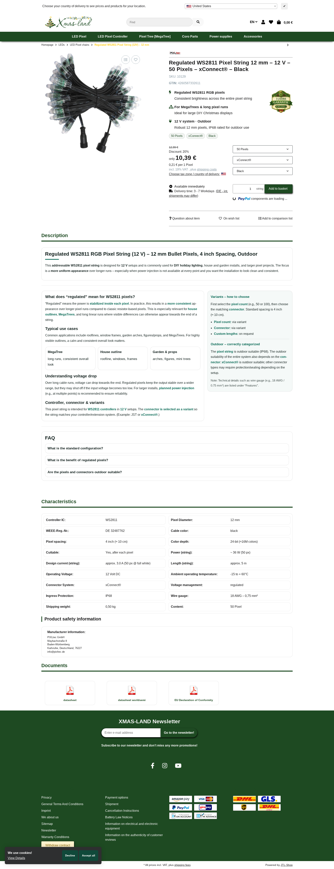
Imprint (46, 810)
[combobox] (231, 6)
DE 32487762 (115, 530)
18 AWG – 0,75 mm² (244, 595)
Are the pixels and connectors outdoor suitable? (85, 472)
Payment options (116, 797)
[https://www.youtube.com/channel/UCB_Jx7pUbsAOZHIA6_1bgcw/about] (178, 766)
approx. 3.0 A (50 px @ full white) (128, 563)
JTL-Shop (287, 864)
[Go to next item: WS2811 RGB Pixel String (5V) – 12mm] (288, 45)
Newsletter (48, 830)
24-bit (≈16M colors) (244, 541)
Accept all (88, 855)
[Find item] (198, 22)
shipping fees (182, 864)
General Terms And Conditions (62, 804)
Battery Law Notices (119, 817)
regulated (236, 585)
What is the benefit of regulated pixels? (78, 460)
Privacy (46, 797)
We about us (50, 817)
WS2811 (111, 520)
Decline (70, 855)
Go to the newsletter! (179, 732)
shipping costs (207, 169)
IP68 (109, 595)
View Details (16, 858)
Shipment (111, 804)
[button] (263, 22)
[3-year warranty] (281, 101)
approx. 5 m (238, 563)
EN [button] (252, 22)
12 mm (235, 520)
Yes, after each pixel (119, 552)
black (234, 530)
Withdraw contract (57, 845)
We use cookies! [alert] (20, 852)
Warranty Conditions (55, 837)
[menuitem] (79, 36)
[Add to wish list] (135, 59)
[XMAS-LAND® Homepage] (68, 21)
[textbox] (231, 6)
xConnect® (113, 585)
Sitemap (47, 823)
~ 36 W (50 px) (240, 552)
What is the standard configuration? (75, 448)
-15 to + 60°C (239, 574)
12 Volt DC (113, 574)
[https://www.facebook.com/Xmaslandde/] (152, 766)
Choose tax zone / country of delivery (194, 174)
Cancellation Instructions (122, 810)
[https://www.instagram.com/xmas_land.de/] (164, 766)
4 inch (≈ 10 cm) (116, 541)
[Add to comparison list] (125, 59)
